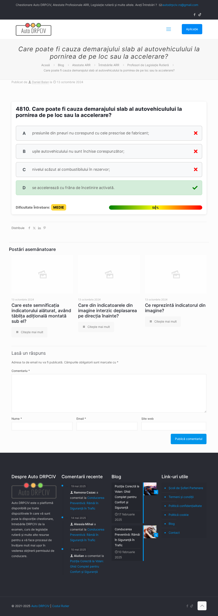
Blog (61, 65)
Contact (174, 532)
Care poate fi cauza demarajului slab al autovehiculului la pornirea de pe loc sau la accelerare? (109, 70)
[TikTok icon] (199, 15)
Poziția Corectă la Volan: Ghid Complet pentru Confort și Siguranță (87, 566)
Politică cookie (179, 514)
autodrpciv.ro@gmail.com (180, 5)
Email (81, 418)
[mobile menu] (168, 29)
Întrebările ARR (109, 65)
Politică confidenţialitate (185, 506)
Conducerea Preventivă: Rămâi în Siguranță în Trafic (87, 503)
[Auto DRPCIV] (33, 29)
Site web (147, 418)
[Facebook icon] (194, 15)
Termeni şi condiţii (181, 497)
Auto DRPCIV (40, 606)
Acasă (45, 65)
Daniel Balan (40, 82)
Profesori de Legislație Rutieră (148, 65)
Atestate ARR (81, 65)
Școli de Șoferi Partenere (186, 488)
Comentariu (20, 371)
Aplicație (192, 29)
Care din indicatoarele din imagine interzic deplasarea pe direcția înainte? (107, 311)
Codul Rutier (60, 606)
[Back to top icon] (202, 605)
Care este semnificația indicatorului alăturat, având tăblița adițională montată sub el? (41, 313)
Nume (16, 418)
